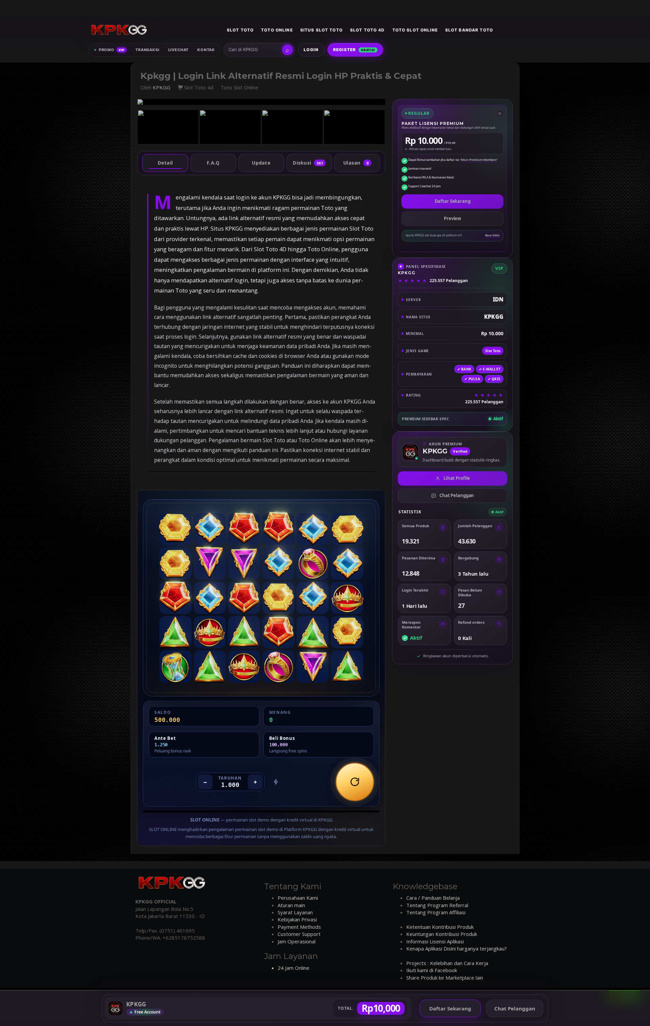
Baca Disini (492, 235)
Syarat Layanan (295, 912)
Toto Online (277, 30)
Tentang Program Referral (437, 905)
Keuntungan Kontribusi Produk (441, 934)
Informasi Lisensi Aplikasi (435, 941)
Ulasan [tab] (355, 162)
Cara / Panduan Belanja (433, 897)
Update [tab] (261, 162)
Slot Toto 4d (367, 30)
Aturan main (291, 905)
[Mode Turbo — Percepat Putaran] (275, 781)
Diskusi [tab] (308, 162)
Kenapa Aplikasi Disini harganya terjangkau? (456, 948)
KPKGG (161, 87)
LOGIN (311, 49)
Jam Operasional (297, 941)
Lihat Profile (456, 478)
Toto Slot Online (415, 30)
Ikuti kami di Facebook (431, 970)
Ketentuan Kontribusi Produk (440, 926)
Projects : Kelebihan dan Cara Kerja (447, 963)
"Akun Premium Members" (479, 160)
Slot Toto (240, 30)
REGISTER (354, 49)
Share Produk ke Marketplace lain (444, 977)
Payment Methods (299, 926)
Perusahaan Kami (298, 897)
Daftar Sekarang (453, 201)
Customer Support (299, 934)
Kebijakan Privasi (297, 919)
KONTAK (206, 49)
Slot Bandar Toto (469, 30)
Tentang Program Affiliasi (435, 912)
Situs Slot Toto (321, 30)
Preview (452, 218)
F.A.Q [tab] (213, 162)
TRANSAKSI (147, 49)
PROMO (109, 49)
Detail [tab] (165, 162)
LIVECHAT (178, 49)
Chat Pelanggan (456, 495)
